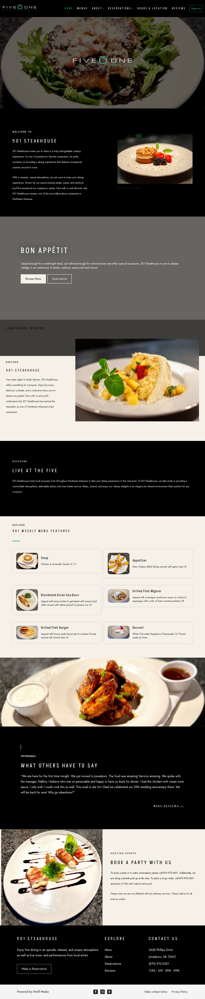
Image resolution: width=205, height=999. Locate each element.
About (108, 957)
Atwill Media (41, 992)
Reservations (59, 279)
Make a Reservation (156, 992)
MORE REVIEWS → (169, 806)
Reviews (179, 8)
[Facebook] (95, 992)
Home (69, 8)
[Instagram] (102, 992)
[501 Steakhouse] (19, 8)
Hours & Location (152, 8)
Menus (82, 8)
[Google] (109, 992)
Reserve (196, 8)
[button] (103, 8)
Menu (108, 950)
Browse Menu (33, 279)
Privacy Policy (179, 992)
